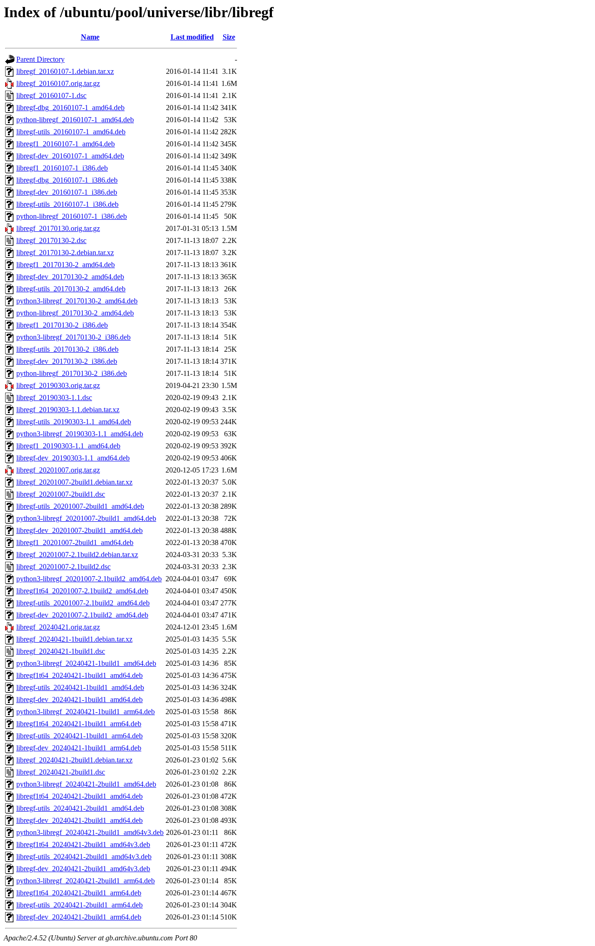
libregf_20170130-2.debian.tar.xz (65, 252)
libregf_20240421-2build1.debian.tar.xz (74, 760)
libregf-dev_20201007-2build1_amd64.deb (79, 530)
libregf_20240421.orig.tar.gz (58, 627)
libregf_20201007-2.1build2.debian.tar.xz (77, 554)
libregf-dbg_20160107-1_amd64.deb (70, 108)
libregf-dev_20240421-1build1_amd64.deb (79, 699)
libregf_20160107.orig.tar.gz (58, 83)
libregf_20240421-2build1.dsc (60, 772)
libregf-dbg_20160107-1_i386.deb (67, 180)
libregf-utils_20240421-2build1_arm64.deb (79, 905)
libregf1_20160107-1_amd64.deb (65, 144)
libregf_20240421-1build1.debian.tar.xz (74, 639)
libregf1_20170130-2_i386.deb (62, 325)
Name (90, 37)
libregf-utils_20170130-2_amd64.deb (71, 289)
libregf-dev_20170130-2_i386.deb (66, 361)
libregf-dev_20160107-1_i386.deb (66, 192)
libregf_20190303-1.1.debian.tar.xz (67, 410)
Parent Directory (40, 59)
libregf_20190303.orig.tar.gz (58, 385)
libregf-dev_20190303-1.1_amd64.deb (73, 458)
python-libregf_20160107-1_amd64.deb (75, 120)
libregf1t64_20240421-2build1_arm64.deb (78, 893)
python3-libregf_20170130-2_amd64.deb (77, 301)
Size (229, 37)
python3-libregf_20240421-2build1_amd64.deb (86, 784)
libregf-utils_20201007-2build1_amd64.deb (80, 506)
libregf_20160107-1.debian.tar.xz (65, 71)
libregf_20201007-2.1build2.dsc (63, 567)
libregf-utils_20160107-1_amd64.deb (71, 132)
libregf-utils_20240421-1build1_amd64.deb (80, 687)
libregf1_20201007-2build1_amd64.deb (74, 542)
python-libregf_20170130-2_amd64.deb (75, 313)
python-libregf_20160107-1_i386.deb (71, 216)
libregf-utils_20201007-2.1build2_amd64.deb (83, 603)
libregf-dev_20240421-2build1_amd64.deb (79, 820)
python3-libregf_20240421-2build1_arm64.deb (85, 881)
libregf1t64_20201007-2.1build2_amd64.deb (82, 591)
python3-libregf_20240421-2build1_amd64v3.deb (90, 832)
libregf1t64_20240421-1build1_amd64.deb (79, 675)
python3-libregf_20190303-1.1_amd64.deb (79, 434)
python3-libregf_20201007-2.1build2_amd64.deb (89, 579)
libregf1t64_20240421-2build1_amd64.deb (79, 796)
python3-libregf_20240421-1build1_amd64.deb (86, 663)
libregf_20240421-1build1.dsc (60, 651)
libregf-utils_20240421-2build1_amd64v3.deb (84, 857)
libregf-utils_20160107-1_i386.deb (67, 204)
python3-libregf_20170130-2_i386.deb (73, 337)
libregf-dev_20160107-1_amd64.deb (70, 156)
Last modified (192, 37)
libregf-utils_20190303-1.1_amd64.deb (73, 422)
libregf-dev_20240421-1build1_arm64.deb (78, 748)
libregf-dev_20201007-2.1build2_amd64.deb (82, 615)
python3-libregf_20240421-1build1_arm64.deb (85, 712)
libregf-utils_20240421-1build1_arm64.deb (79, 736)
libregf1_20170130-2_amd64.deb (65, 265)
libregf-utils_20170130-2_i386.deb (67, 349)
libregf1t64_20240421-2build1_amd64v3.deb (83, 844)
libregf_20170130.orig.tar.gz (58, 228)
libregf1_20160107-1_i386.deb (62, 168)
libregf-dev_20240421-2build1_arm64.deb (78, 917)
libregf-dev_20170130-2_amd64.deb (70, 277)
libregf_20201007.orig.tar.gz (58, 470)
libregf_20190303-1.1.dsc (54, 397)
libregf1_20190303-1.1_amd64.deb (68, 446)
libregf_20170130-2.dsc (51, 240)
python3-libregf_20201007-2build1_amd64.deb (86, 518)
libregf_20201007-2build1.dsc (60, 494)
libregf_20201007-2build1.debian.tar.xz (74, 482)
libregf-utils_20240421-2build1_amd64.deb (80, 808)
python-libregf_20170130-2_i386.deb (71, 373)
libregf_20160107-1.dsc (51, 95)
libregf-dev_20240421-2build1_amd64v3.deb (83, 869)
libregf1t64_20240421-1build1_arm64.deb (78, 724)
